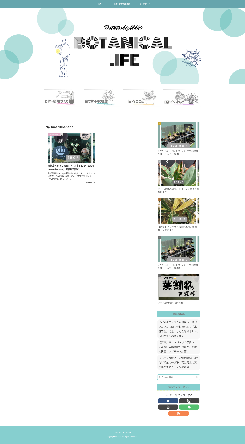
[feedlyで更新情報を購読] (189, 407)
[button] (197, 377)
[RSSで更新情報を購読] (178, 413)
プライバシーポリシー (122, 433)
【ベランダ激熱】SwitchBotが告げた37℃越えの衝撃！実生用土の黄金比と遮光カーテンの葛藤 (178, 362)
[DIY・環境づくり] (63, 100)
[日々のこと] (142, 100)
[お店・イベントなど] (182, 100)
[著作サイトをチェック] (168, 400)
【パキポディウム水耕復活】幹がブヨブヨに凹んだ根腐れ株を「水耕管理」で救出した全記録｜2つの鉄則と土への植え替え (178, 329)
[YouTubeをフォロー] (168, 407)
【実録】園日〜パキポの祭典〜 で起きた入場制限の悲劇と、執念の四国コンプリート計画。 (177, 347)
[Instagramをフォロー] (189, 400)
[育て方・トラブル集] (103, 100)
